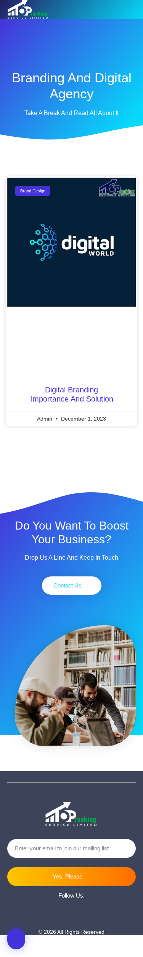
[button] (130, 9)
